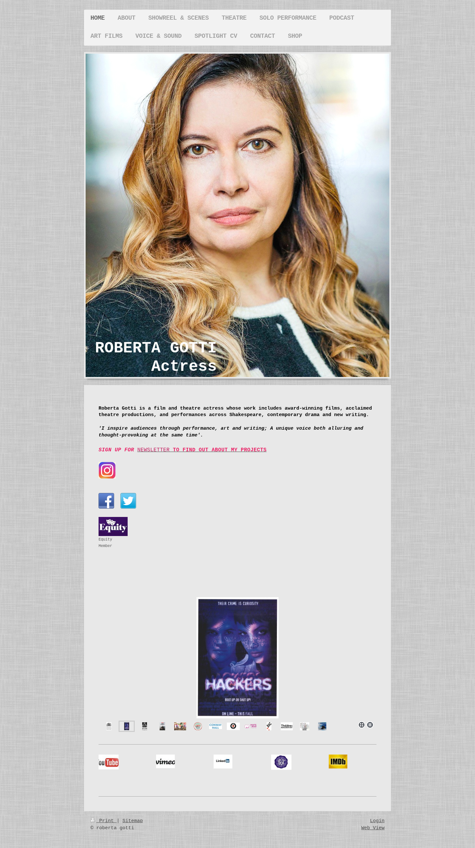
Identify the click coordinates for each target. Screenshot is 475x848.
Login (377, 821)
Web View (373, 828)
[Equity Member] (113, 526)
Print (106, 821)
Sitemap (132, 821)
